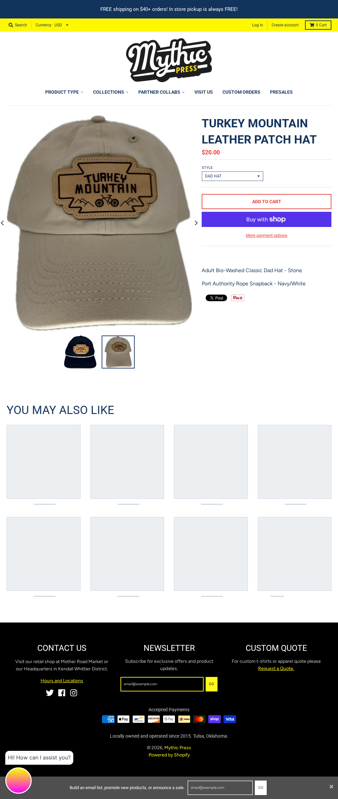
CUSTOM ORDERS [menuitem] (241, 92)
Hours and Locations (62, 681)
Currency (43, 25)
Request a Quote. (276, 668)
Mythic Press (177, 748)
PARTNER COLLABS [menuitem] (159, 92)
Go (260, 787)
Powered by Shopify (169, 755)
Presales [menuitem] (281, 92)
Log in (257, 25)
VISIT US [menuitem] (203, 92)
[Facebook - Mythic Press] (62, 693)
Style (207, 168)
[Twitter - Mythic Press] (50, 693)
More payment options (266, 235)
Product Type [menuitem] (62, 92)
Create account (285, 25)
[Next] (196, 222)
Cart (321, 25)
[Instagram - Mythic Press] (74, 693)
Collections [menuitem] (108, 92)
